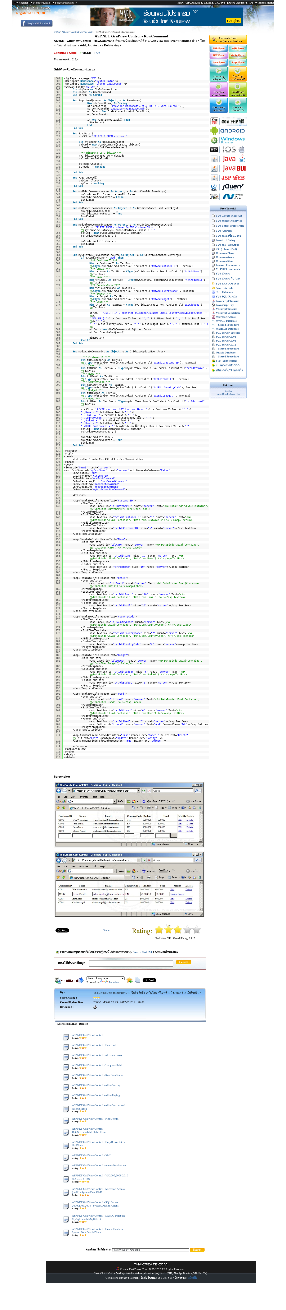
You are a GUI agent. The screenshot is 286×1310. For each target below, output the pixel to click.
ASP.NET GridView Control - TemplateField (97, 1065)
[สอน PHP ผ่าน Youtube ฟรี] (228, 125)
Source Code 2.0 (142, 952)
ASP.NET (66, 32)
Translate (114, 982)
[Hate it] (159, 932)
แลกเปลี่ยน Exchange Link (228, 394)
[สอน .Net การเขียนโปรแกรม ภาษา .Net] (228, 200)
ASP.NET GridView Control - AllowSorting (96, 1085)
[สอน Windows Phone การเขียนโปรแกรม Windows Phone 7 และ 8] (228, 143)
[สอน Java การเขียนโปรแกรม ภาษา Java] (228, 162)
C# (98, 52)
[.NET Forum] (218, 57)
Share (106, 930)
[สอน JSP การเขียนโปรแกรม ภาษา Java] (228, 181)
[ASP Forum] (238, 50)
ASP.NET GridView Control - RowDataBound (98, 1075)
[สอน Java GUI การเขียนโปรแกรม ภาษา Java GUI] (228, 172)
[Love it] (196, 932)
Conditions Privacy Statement (122, 1277)
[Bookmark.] (129, 981)
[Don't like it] (168, 932)
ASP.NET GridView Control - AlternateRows (97, 1055)
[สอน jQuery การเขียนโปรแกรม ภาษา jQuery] (228, 191)
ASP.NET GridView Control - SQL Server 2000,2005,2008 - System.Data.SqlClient (95, 1204)
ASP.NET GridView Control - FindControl (95, 1118)
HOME (57, 32)
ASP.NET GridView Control (82, 32)
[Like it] (187, 932)
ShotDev (228, 391)
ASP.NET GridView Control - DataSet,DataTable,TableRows (89, 1130)
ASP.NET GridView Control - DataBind (94, 1045)
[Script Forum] (238, 64)
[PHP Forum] (218, 50)
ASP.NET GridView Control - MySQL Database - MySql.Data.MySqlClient (99, 1217)
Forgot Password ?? (66, 2)
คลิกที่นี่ (192, 1277)
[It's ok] (177, 932)
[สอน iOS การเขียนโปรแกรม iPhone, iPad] (228, 153)
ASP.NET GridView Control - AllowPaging (96, 1095)
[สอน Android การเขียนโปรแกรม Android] (228, 134)
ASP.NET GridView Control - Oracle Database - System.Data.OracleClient (98, 1230)
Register (23, 2)
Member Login (41, 2)
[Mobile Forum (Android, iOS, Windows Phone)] (238, 57)
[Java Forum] (218, 64)
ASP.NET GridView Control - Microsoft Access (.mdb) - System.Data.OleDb (98, 1190)
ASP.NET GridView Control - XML (91, 1155)
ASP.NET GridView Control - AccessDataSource (99, 1165)
